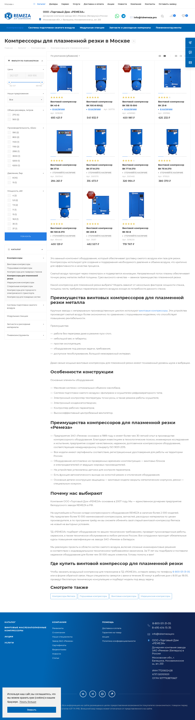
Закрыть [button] (31, 709)
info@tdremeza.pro (145, 17)
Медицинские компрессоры (155, 596)
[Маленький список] (160, 55)
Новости (56, 654)
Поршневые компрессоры (93, 596)
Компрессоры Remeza (63, 596)
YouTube (102, 694)
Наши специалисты (62, 636)
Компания (59, 622)
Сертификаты (59, 645)
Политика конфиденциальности (119, 641)
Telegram (92, 694)
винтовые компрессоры (153, 310)
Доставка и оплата (111, 628)
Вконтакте (83, 694)
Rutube (112, 694)
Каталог (10, 622)
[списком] (181, 55)
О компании (58, 632)
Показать (25, 236)
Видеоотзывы (59, 649)
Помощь (108, 622)
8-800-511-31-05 (181, 571)
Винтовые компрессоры (123, 596)
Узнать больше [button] (28, 702)
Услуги (9, 642)
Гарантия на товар (111, 632)
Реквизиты (58, 628)
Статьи (55, 658)
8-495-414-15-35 (161, 627)
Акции (9, 636)
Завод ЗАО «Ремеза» (62, 641)
